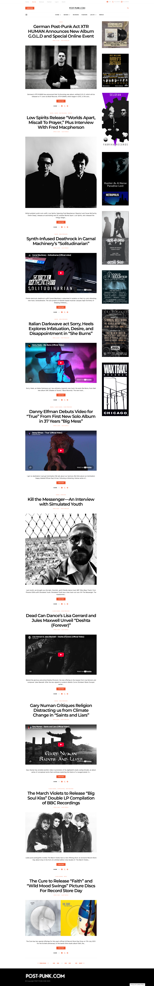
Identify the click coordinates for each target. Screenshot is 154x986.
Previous (43, 963)
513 (76, 963)
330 (58, 963)
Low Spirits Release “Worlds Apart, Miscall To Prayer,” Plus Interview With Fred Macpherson (61, 122)
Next (80, 963)
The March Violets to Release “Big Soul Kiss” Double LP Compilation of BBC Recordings (60, 798)
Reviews (41, 2)
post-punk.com (65, 40)
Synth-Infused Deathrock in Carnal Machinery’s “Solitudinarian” (61, 241)
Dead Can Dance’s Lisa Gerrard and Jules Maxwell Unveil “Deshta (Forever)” (61, 620)
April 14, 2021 (56, 40)
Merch (63, 2)
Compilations (61, 788)
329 (54, 963)
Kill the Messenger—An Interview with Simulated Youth (61, 502)
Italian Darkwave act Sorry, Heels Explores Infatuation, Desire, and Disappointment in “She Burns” (61, 328)
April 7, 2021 (57, 895)
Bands (34, 2)
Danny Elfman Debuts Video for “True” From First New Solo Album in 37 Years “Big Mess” (60, 416)
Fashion (49, 2)
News (65, 876)
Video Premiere (63, 234)
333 (70, 963)
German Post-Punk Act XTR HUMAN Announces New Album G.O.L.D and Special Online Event (61, 31)
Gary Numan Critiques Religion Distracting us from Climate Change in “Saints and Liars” (61, 710)
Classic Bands (58, 407)
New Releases (63, 113)
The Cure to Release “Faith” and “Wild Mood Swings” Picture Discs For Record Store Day (61, 885)
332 (66, 963)
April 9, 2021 (56, 508)
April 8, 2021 (56, 719)
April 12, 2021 (56, 337)
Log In (56, 2)
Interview (63, 494)
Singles (70, 113)
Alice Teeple (65, 131)
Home (27, 2)
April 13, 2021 (56, 131)
